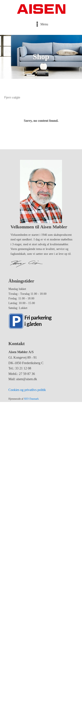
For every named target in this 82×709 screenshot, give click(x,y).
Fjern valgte (12, 97)
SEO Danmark (31, 398)
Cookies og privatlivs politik (27, 390)
